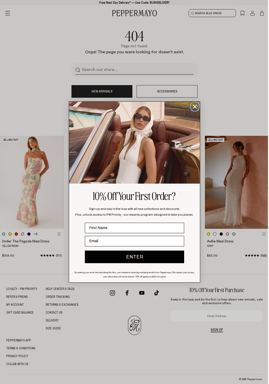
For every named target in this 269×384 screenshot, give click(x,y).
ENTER (133, 257)
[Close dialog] (193, 106)
